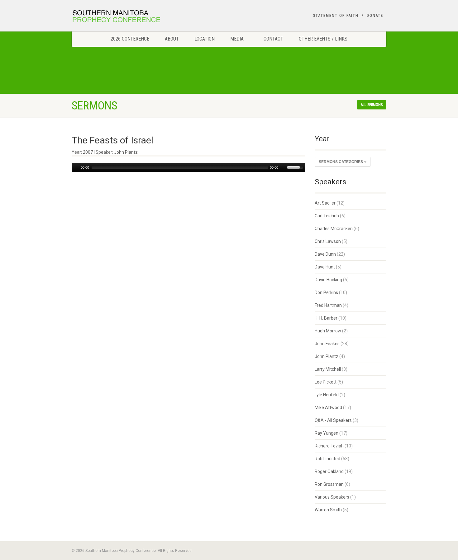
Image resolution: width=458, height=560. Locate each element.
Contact (273, 39)
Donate (375, 15)
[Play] (75, 167)
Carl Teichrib (327, 215)
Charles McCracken (334, 228)
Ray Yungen (326, 433)
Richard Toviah (329, 445)
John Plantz (126, 152)
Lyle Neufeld (327, 394)
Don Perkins (326, 292)
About (172, 39)
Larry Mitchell (328, 369)
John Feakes (327, 343)
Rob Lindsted (327, 458)
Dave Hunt (325, 266)
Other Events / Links (323, 39)
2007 (88, 152)
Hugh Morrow (328, 330)
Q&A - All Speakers (333, 420)
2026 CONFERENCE (130, 39)
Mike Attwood (328, 407)
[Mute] (283, 167)
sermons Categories (341, 162)
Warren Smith (328, 509)
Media (237, 39)
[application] (188, 167)
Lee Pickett (325, 381)
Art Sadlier (325, 202)
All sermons (372, 105)
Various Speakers (332, 497)
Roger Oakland (329, 471)
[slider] (296, 167)
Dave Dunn (325, 254)
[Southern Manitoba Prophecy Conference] (121, 17)
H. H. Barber (326, 318)
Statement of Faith (336, 15)
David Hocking (328, 279)
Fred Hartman (328, 305)
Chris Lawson (328, 241)
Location (204, 39)
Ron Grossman (329, 484)
